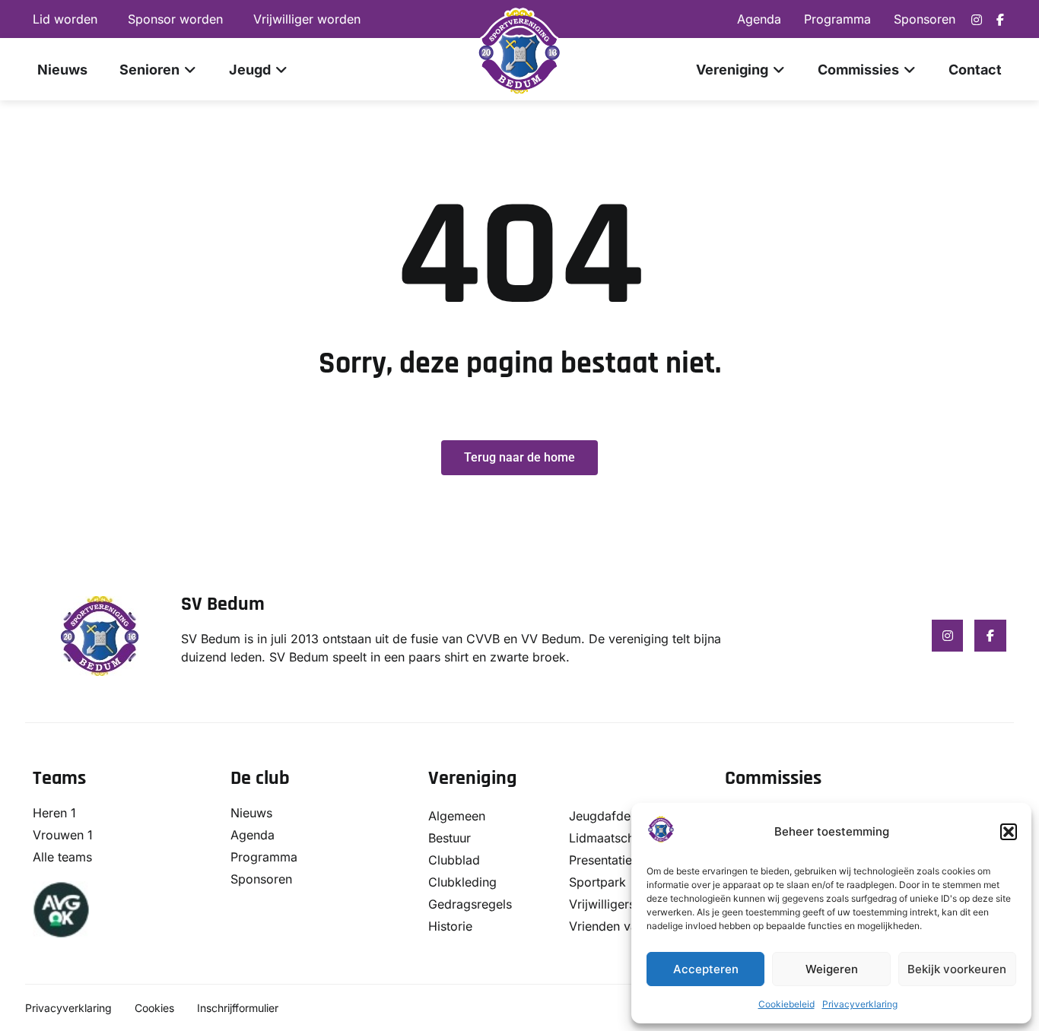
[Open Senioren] (190, 69)
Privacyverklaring (860, 1004)
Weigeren (831, 969)
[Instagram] (977, 20)
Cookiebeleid (786, 1004)
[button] (1008, 831)
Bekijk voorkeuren (956, 969)
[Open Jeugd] (281, 69)
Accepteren (706, 969)
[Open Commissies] (910, 69)
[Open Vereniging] (779, 69)
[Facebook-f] (1000, 20)
